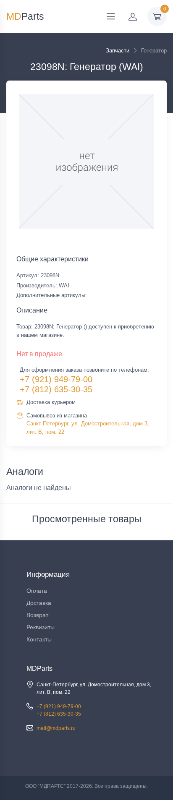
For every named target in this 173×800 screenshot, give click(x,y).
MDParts (39, 668)
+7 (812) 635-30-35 (56, 389)
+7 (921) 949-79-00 (56, 379)
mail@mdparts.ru (56, 728)
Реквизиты (40, 627)
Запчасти (117, 50)
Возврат (37, 615)
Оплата (36, 590)
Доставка (38, 602)
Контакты (39, 639)
